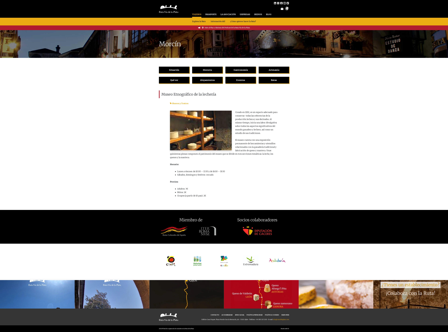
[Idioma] (287, 9)
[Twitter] (288, 3)
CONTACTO (215, 315)
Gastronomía (241, 70)
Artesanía (274, 70)
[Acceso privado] (282, 8)
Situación (174, 70)
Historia (207, 70)
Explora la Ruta (199, 21)
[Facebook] (281, 3)
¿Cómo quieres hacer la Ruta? (243, 21)
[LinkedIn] (275, 3)
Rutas (274, 80)
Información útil (218, 21)
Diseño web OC (285, 328)
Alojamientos (207, 80)
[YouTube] (285, 3)
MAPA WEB (285, 315)
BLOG (268, 14)
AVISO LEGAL (239, 315)
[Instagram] (278, 3)
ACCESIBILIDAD (227, 315)
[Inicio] (168, 8)
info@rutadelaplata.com (281, 319)
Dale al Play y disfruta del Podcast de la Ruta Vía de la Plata (227, 28)
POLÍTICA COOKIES (272, 315)
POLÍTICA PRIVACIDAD (255, 315)
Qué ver (174, 80)
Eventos (240, 80)
